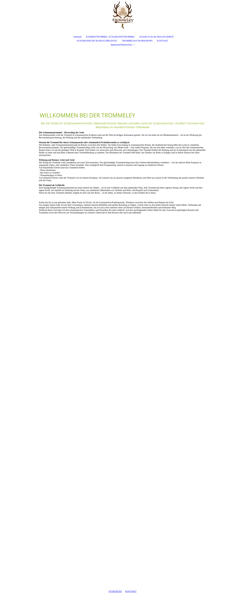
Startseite (77, 37)
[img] (122, 15)
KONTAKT (162, 41)
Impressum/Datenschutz (121, 44)
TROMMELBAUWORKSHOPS (137, 41)
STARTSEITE (115, 591)
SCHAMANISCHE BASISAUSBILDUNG (97, 41)
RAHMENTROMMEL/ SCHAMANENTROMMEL (110, 37)
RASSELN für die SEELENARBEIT (157, 37)
